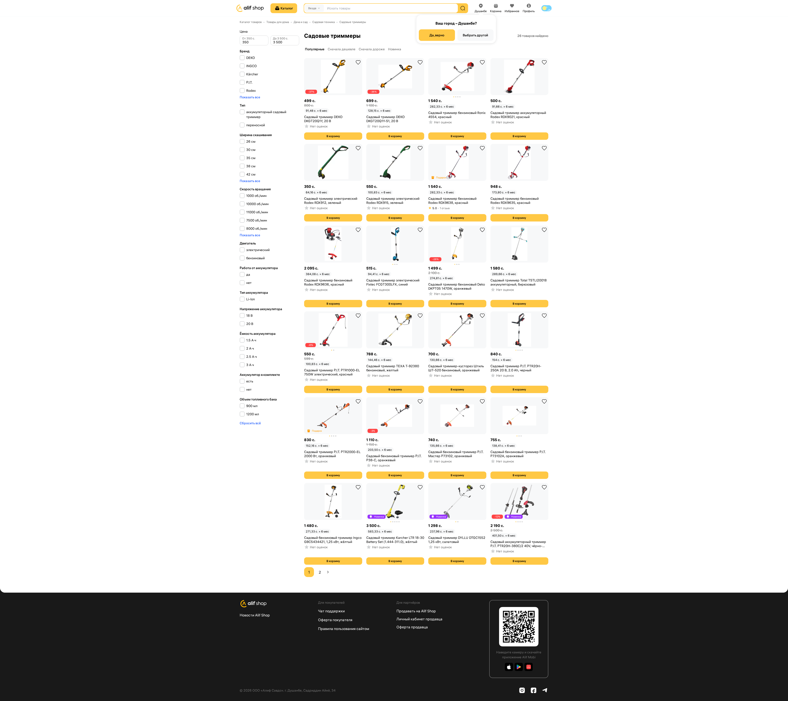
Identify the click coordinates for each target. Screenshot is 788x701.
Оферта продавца (412, 627)
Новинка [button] (394, 49)
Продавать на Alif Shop (416, 611)
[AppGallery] (529, 667)
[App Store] (509, 667)
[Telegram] (545, 690)
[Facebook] (533, 690)
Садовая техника (323, 22)
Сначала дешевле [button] (341, 49)
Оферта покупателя (335, 619)
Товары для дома (277, 22)
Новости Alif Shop (255, 615)
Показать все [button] (250, 97)
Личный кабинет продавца (419, 619)
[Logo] (276, 603)
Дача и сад (301, 22)
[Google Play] (519, 667)
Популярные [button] (314, 49)
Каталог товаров (251, 22)
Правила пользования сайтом (343, 628)
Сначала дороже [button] (372, 49)
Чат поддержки (331, 611)
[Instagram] (522, 690)
